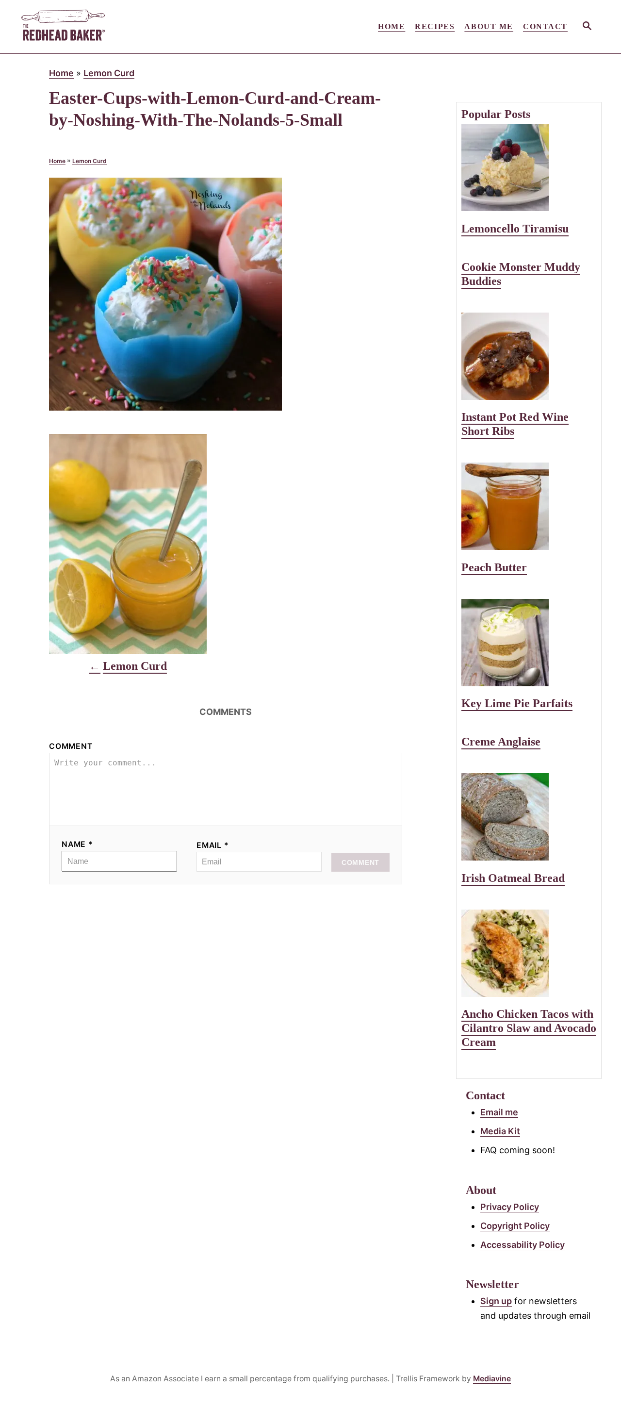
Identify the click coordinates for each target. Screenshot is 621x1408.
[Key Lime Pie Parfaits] (528, 642)
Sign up (496, 1301)
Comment (71, 746)
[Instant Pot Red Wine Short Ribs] (528, 356)
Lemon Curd (108, 73)
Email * (212, 845)
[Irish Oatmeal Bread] (528, 817)
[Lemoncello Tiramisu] (528, 167)
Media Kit (500, 1131)
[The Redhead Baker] (106, 26)
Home (61, 73)
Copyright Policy (515, 1226)
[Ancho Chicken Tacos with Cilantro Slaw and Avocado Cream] (528, 953)
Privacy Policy (509, 1207)
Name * (77, 844)
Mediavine (492, 1378)
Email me (499, 1112)
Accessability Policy (522, 1245)
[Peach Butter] (528, 506)
